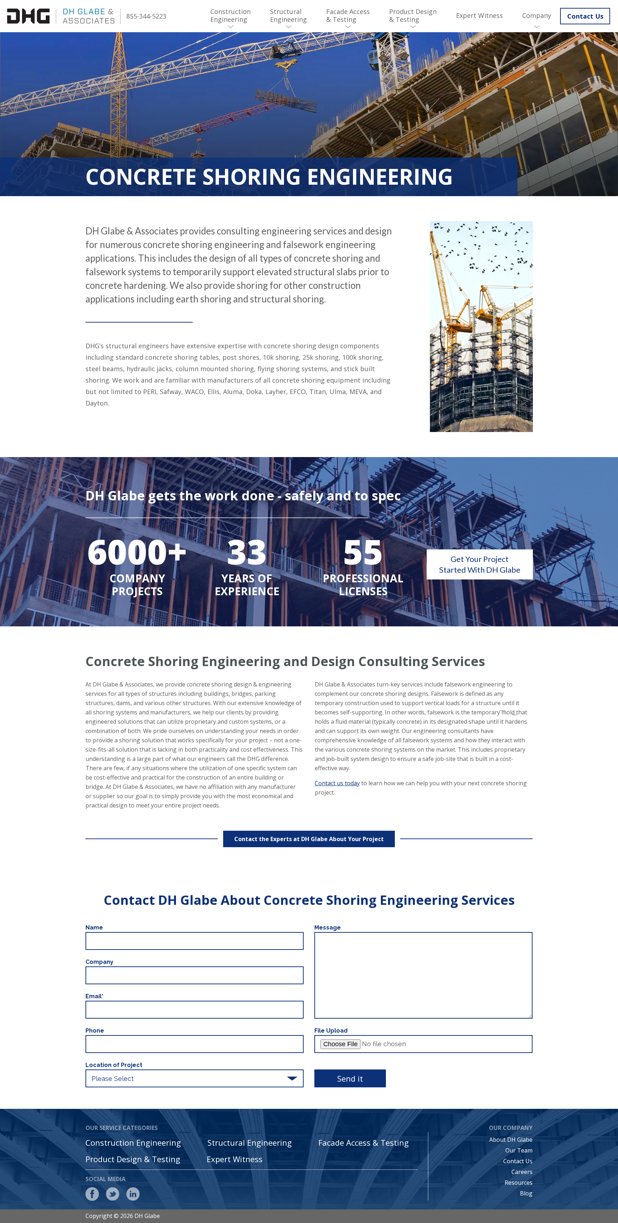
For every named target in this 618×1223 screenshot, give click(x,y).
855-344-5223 (146, 16)
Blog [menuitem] (526, 1193)
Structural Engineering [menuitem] (288, 15)
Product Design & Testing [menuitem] (413, 15)
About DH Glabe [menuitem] (511, 1140)
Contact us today (337, 783)
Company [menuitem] (536, 15)
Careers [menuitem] (522, 1172)
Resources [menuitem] (519, 1182)
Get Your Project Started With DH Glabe (479, 564)
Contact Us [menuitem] (518, 1161)
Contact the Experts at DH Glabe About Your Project (309, 839)
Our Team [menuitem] (519, 1150)
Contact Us (585, 16)
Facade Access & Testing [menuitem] (348, 15)
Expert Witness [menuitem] (479, 15)
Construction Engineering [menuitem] (230, 15)
